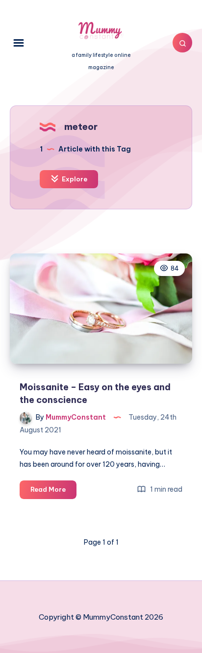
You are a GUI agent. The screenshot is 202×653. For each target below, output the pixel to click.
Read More (53, 492)
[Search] (182, 42)
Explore (73, 179)
